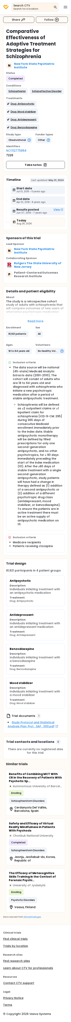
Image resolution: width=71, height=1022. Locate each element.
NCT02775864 (16, 150)
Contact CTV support (18, 983)
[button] (17, 91)
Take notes (33, 165)
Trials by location (15, 946)
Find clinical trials (15, 939)
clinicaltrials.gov (32, 916)
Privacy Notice (13, 998)
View (56, 209)
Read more (36, 321)
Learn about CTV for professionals (28, 968)
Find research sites (16, 961)
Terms (7, 1005)
